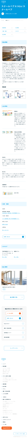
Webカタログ (6, 428)
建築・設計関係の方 (7, 399)
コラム (4, 388)
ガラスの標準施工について (8, 403)
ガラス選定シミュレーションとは (9, 401)
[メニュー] (25, 2)
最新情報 (4, 384)
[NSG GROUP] (3, 2)
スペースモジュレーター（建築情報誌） (10, 413)
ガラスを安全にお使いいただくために (10, 379)
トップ (4, 363)
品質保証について (6, 405)
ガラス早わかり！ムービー (8, 412)
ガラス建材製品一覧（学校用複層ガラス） (10, 218)
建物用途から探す (6, 371)
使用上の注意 (5, 224)
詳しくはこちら (5, 230)
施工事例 (4, 386)
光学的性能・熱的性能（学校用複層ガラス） (11, 213)
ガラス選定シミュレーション (8, 378)
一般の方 (4, 397)
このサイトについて (7, 419)
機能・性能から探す (6, 370)
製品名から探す (6, 373)
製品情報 (4, 366)
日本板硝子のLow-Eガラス (7, 410)
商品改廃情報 (5, 381)
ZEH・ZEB (5, 408)
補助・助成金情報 (6, 391)
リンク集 (4, 424)
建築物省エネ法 (6, 406)
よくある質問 (5, 393)
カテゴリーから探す (6, 368)
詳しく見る (4, 257)
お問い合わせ (5, 417)
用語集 (4, 422)
